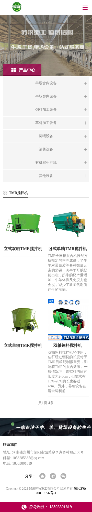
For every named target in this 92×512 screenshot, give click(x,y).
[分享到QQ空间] (42, 476)
